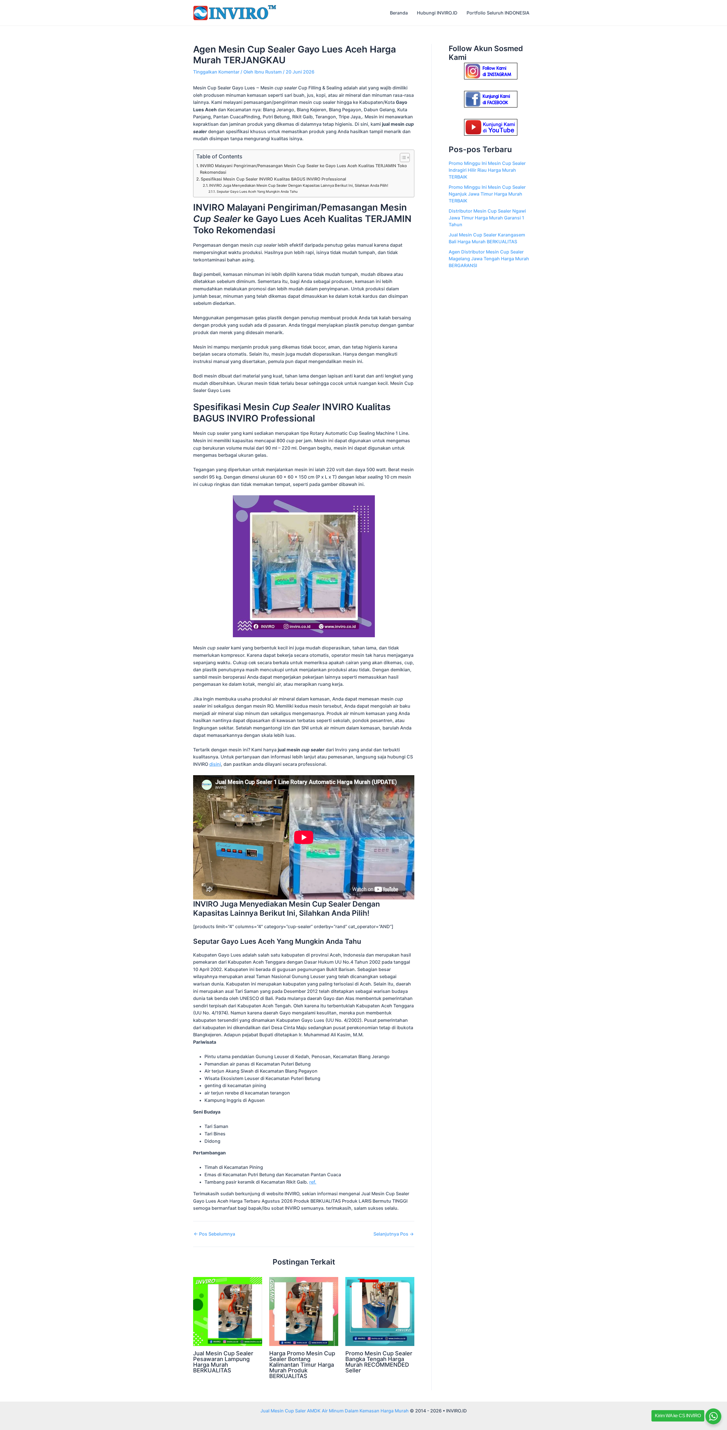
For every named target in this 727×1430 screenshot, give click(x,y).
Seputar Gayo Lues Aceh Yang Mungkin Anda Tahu (257, 192)
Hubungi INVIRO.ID (437, 13)
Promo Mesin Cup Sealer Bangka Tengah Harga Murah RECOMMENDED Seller (378, 1362)
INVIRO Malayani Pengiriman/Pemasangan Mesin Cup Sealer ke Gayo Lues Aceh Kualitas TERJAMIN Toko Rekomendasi (303, 169)
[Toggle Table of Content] (402, 157)
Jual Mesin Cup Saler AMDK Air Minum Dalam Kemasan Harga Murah (334, 1411)
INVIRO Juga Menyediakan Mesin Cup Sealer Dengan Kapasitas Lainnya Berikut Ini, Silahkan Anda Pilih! (298, 185)
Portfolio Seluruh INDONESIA (498, 13)
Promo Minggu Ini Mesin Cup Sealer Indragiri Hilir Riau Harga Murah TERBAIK (487, 170)
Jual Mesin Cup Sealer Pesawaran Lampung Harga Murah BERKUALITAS (223, 1362)
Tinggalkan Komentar (216, 72)
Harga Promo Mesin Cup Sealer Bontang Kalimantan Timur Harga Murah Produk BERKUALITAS (302, 1364)
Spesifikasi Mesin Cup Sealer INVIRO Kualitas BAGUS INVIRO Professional (273, 179)
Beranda (399, 13)
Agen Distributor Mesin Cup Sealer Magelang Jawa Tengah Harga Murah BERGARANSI (489, 258)
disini (215, 764)
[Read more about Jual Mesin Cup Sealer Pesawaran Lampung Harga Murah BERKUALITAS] (227, 1311)
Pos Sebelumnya (214, 1234)
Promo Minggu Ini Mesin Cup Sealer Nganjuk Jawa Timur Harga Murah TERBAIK (487, 194)
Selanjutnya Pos (393, 1234)
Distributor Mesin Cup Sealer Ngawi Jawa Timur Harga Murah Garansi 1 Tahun (487, 217)
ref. (312, 1182)
